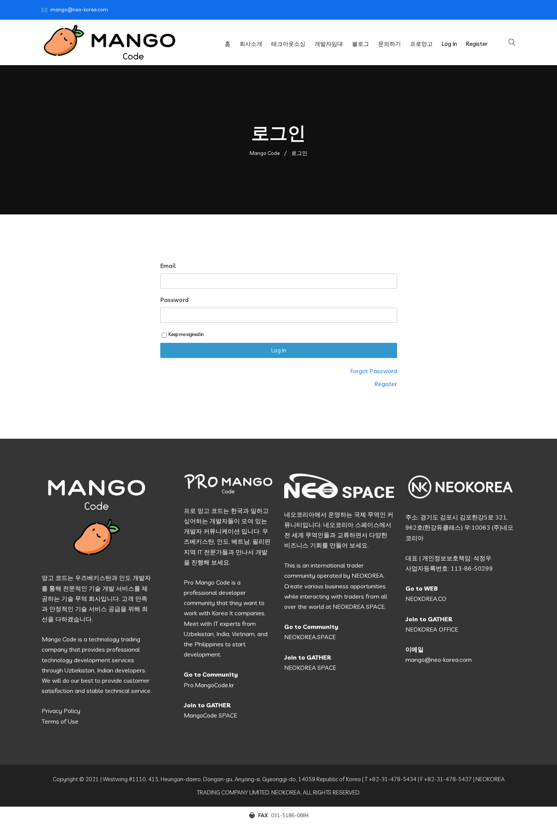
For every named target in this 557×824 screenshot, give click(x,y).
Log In (449, 43)
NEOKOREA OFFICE (431, 629)
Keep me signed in (185, 334)
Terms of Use (60, 721)
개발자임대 (328, 43)
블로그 (360, 43)
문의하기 (389, 43)
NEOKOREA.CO (425, 598)
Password (174, 299)
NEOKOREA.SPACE (310, 637)
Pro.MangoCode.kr (209, 685)
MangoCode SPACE (210, 715)
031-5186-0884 (290, 815)
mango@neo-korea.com (79, 9)
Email (167, 265)
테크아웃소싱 (288, 43)
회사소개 (250, 43)
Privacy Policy (61, 711)
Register (477, 43)
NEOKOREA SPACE (310, 667)
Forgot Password (373, 371)
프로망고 (421, 43)
